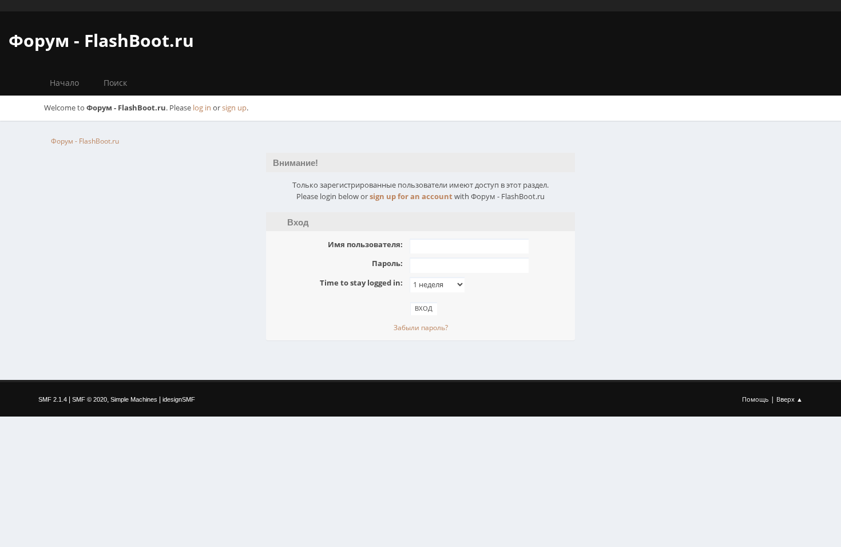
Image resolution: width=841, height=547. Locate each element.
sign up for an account (411, 196)
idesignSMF (178, 399)
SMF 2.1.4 (52, 399)
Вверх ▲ (789, 399)
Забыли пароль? (421, 327)
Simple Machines (133, 399)
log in (202, 107)
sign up (234, 107)
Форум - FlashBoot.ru (101, 40)
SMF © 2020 (89, 399)
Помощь (755, 399)
